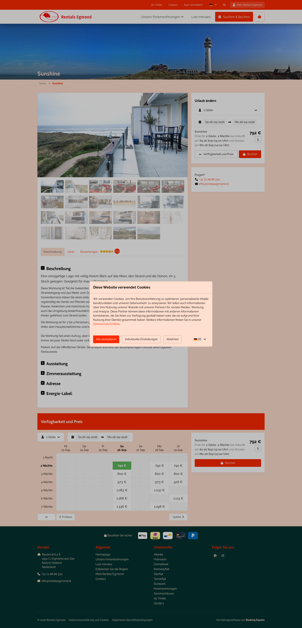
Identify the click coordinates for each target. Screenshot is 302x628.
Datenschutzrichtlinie (106, 324)
